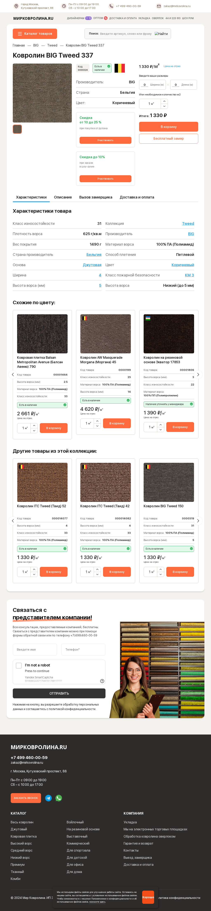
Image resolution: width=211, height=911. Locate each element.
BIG (36, 45)
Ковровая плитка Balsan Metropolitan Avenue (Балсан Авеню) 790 (40, 362)
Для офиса (75, 865)
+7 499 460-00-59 (29, 757)
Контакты (131, 850)
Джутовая (92, 265)
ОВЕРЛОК (158, 18)
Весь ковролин (22, 822)
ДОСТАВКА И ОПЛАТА (123, 18)
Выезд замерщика (138, 858)
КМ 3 (189, 275)
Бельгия (94, 254)
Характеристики (31, 197)
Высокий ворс (21, 843)
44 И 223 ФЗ (173, 18)
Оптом (98, 18)
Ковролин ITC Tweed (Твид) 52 (41, 506)
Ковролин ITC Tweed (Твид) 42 (105, 506)
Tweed (52, 45)
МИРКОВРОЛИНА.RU (33, 18)
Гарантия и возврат (139, 843)
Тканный (17, 872)
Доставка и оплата (137, 197)
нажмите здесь (97, 901)
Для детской (77, 858)
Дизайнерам (76, 18)
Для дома (74, 872)
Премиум (18, 865)
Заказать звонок (26, 798)
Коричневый (183, 265)
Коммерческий (78, 843)
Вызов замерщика (95, 197)
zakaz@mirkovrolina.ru (27, 763)
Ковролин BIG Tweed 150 (163, 506)
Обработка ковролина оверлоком (149, 836)
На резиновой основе (83, 829)
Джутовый (19, 829)
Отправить (59, 693)
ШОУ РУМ (188, 18)
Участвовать (105, 140)
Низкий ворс (20, 858)
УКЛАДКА (144, 18)
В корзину (169, 127)
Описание (63, 197)
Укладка (130, 822)
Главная (19, 45)
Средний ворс (22, 850)
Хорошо (148, 897)
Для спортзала (78, 850)
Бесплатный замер (169, 138)
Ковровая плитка (24, 836)
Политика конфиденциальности (177, 898)
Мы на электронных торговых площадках (155, 829)
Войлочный (75, 822)
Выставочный (77, 836)
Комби (15, 879)
